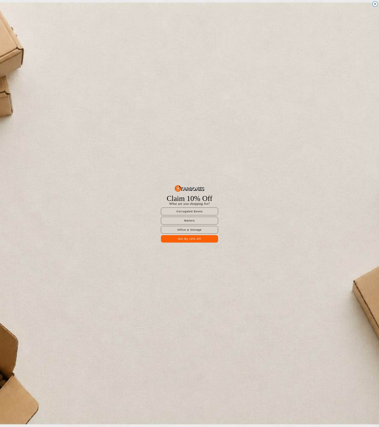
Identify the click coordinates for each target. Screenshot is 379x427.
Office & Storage (189, 229)
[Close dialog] (375, 4)
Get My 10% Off (189, 238)
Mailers (189, 220)
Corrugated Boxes (189, 211)
